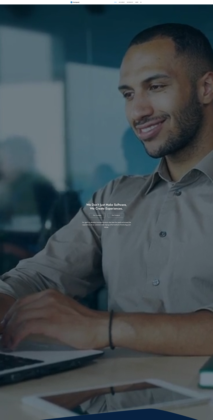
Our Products (116, 215)
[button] (141, 2)
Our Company (97, 215)
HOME (115, 2)
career (136, 2)
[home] (74, 2)
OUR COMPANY (122, 2)
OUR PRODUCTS (130, 2)
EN (140, 2)
